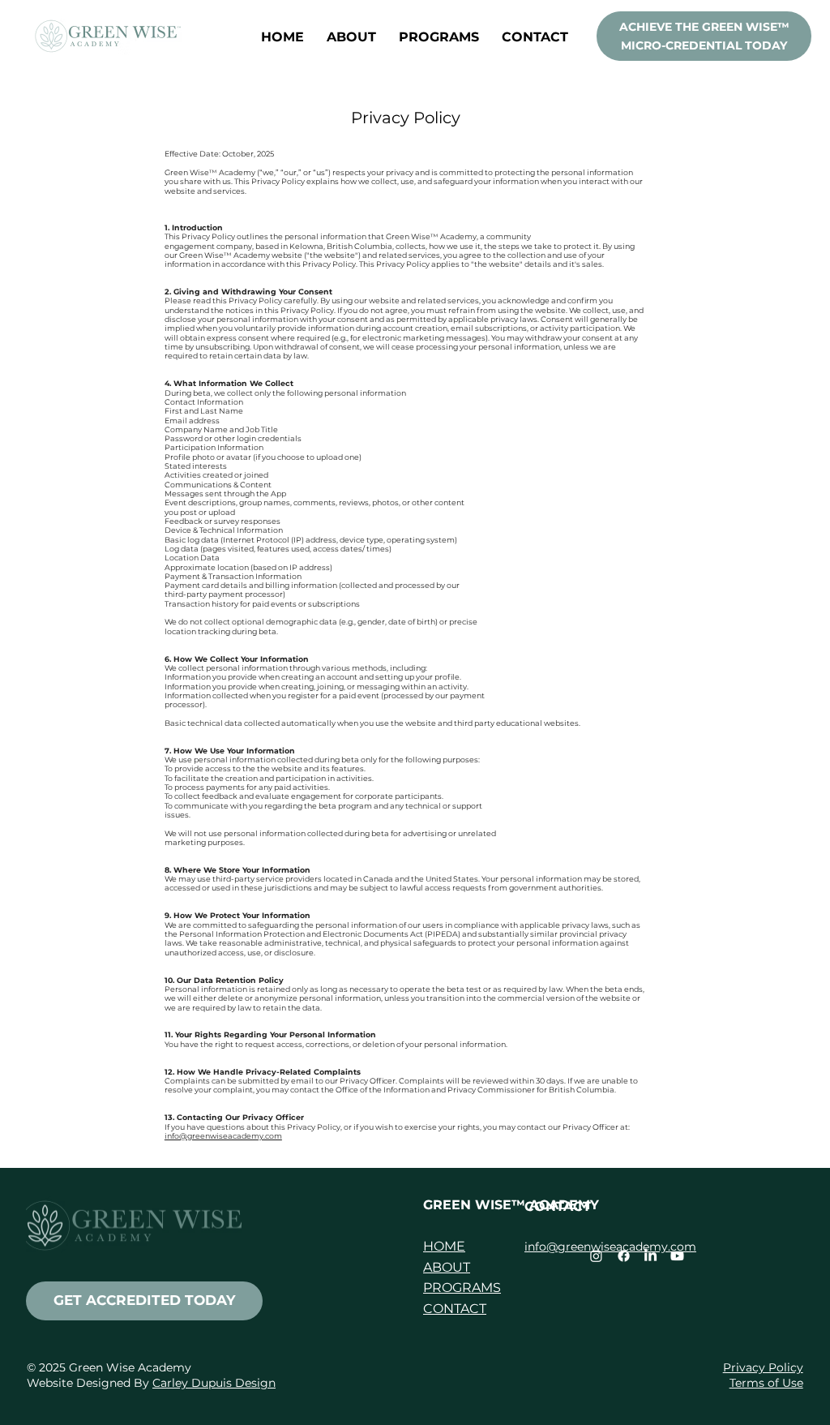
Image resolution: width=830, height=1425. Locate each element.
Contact (454, 1308)
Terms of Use (766, 1383)
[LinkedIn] (650, 1256)
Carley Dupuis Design (214, 1383)
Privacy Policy (763, 1367)
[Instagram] (596, 1256)
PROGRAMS (462, 1287)
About (446, 1267)
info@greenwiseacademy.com (223, 1135)
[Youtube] (677, 1256)
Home (444, 1246)
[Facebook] (623, 1256)
